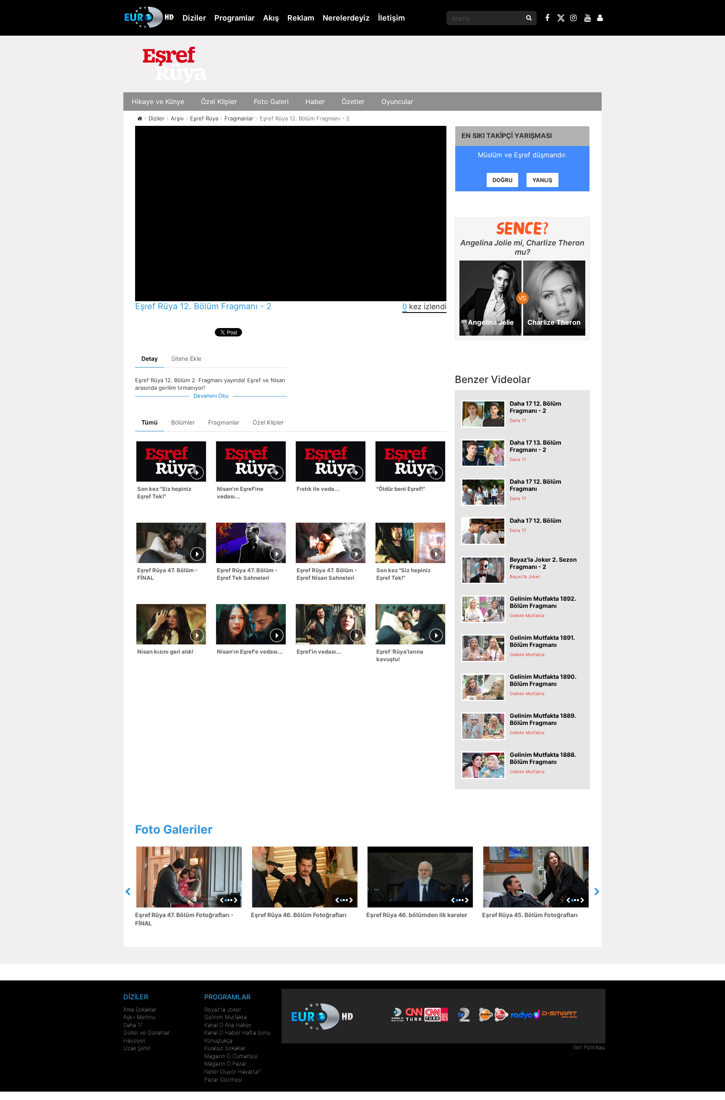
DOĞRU (502, 180)
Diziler (194, 17)
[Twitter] (560, 19)
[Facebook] (547, 18)
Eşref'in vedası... (319, 651)
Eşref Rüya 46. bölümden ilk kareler (416, 914)
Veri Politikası (589, 1047)
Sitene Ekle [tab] (186, 358)
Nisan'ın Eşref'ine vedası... (240, 492)
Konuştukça (218, 1040)
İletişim (391, 17)
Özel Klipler (219, 101)
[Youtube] (588, 18)
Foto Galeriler (173, 829)
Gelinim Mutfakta (225, 1017)
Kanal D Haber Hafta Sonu (237, 1032)
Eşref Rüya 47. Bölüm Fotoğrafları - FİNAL (184, 919)
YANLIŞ (542, 180)
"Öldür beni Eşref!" (400, 488)
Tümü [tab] (149, 422)
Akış (271, 17)
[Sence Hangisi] (522, 228)
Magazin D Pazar (225, 1063)
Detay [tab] (149, 358)
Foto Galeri (271, 101)
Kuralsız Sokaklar (224, 1048)
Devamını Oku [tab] (211, 395)
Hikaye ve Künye (158, 101)
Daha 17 (133, 1025)
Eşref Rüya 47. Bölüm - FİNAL (167, 574)
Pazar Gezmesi (223, 1079)
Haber (315, 101)
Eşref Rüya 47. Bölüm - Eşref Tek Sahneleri (247, 574)
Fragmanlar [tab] (223, 422)
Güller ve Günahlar (146, 1032)
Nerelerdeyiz (346, 17)
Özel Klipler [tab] (268, 422)
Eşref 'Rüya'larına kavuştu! (399, 655)
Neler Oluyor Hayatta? (232, 1071)
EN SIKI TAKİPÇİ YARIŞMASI (507, 135)
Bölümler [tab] (183, 422)
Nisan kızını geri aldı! (165, 651)
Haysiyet (134, 1040)
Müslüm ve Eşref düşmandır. (522, 155)
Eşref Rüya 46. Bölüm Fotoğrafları (299, 914)
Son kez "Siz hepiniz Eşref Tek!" (164, 492)
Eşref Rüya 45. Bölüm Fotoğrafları (530, 914)
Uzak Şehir (136, 1048)
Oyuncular (397, 101)
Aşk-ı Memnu (139, 1017)
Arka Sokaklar (139, 1009)
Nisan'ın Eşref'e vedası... (250, 651)
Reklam (300, 17)
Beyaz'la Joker (222, 1009)
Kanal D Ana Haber (227, 1025)
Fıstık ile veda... (318, 488)
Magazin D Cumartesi (231, 1056)
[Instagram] (573, 18)
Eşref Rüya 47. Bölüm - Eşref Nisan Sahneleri (327, 574)
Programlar (234, 17)
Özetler (353, 101)
